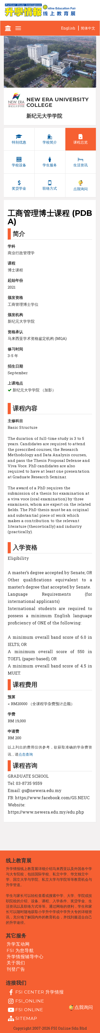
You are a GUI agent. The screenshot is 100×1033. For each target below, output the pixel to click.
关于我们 (16, 962)
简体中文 (88, 28)
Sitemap (26, 1018)
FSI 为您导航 (20, 950)
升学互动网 (18, 944)
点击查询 (25, 754)
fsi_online (29, 1000)
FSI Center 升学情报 (39, 992)
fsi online (29, 1009)
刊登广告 (16, 968)
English (68, 28)
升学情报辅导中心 (25, 956)
